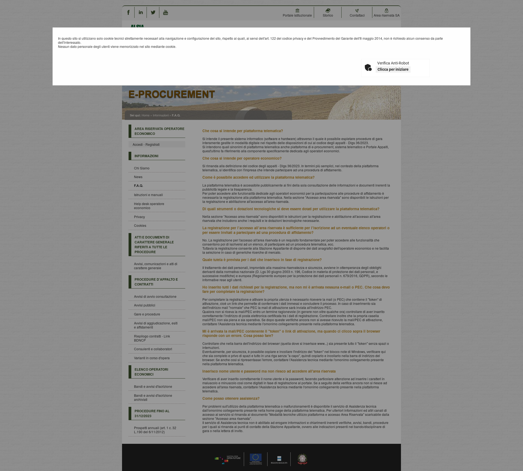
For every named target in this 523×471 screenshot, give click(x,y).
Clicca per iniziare (393, 69)
